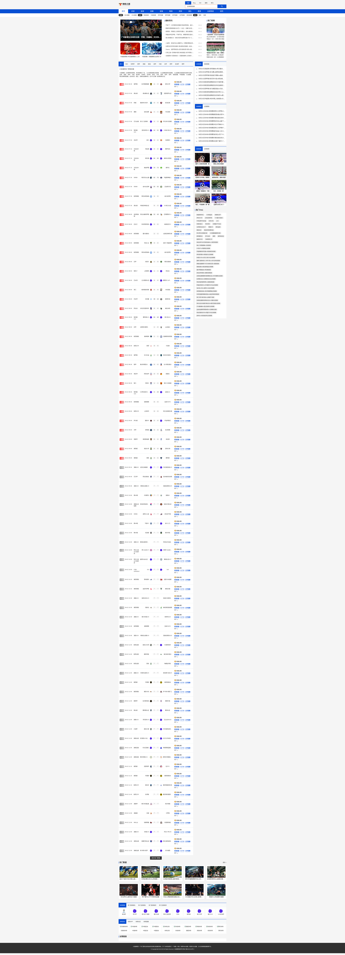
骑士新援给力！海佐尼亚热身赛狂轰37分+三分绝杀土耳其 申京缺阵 (180, 37)
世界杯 (143, 74)
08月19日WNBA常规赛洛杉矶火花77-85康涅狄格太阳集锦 (212, 134)
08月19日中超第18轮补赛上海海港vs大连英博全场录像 (212, 98)
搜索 (200, 15)
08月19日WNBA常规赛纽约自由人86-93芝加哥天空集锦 (212, 131)
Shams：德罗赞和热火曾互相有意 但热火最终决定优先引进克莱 (180, 49)
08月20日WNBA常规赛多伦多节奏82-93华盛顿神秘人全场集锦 (212, 124)
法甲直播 (182, 15)
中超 (133, 74)
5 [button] (133, 22)
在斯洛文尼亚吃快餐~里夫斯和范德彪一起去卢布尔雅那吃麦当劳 (180, 46)
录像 (161, 11)
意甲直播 (174, 15)
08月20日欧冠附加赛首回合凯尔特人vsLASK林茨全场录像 (212, 92)
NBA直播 (126, 15)
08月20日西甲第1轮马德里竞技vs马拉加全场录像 (212, 88)
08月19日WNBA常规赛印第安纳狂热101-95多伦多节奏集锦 (212, 137)
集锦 (170, 11)
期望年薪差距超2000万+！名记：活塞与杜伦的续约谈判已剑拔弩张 (180, 28)
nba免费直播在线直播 (152, 73)
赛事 (199, 11)
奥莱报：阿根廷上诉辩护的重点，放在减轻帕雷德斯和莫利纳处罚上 (180, 31)
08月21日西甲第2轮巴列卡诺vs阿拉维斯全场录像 (212, 78)
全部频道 (210, 11)
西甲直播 (160, 15)
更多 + (224, 862)
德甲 (161, 74)
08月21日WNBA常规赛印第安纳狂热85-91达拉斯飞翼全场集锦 (212, 118)
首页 (123, 11)
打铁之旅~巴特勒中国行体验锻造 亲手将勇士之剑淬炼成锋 (180, 52)
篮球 (142, 11)
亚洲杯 (149, 74)
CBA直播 (134, 15)
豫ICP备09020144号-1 (188, 949)
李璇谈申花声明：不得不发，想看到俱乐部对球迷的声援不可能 (180, 34)
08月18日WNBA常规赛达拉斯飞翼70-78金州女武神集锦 (212, 141)
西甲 (129, 74)
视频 (180, 11)
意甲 (166, 74)
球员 (221, 11)
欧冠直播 (189, 15)
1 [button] (123, 22)
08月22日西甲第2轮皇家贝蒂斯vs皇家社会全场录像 (212, 75)
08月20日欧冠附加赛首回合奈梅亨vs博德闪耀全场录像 (212, 95)
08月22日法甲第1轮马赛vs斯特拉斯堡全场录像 (212, 72)
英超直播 (146, 15)
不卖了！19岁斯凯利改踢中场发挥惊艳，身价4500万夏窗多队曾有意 (180, 25)
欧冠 (153, 74)
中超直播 (153, 15)
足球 (132, 11)
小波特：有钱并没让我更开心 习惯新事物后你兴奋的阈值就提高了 (180, 43)
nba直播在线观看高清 (180, 73)
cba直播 (188, 74)
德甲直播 (167, 15)
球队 (190, 11)
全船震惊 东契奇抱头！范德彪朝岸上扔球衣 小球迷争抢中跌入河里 (180, 55)
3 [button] (128, 22)
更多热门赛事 (156, 858)
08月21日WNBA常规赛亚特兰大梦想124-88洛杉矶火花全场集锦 (212, 111)
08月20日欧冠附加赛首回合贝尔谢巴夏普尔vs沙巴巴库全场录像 (212, 82)
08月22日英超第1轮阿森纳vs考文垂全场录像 (212, 68)
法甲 (157, 74)
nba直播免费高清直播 (166, 73)
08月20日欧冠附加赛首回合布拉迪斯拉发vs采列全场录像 (212, 85)
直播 (151, 11)
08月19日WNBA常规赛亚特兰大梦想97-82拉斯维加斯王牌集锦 (212, 128)
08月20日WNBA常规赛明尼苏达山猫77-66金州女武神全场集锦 (212, 121)
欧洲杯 (138, 74)
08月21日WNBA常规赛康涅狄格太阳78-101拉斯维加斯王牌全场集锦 (212, 114)
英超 (125, 74)
